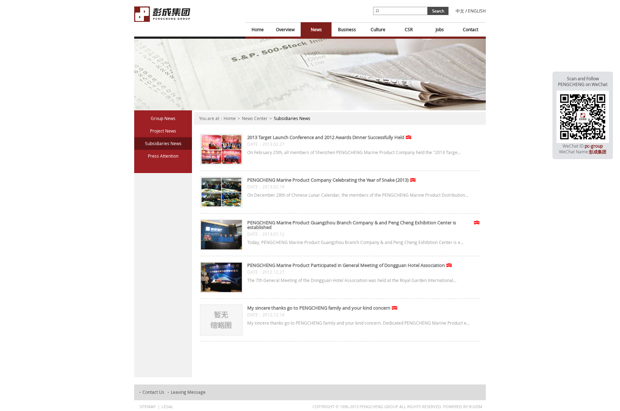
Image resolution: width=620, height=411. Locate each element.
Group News (163, 118)
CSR (409, 29)
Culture (378, 29)
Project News (163, 131)
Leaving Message (188, 392)
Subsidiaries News (163, 143)
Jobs (440, 29)
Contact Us (153, 392)
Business (347, 29)
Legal (167, 406)
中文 (460, 11)
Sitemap (148, 406)
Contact (470, 29)
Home (258, 29)
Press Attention (163, 156)
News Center (255, 118)
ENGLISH (477, 11)
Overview (285, 29)
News (316, 29)
